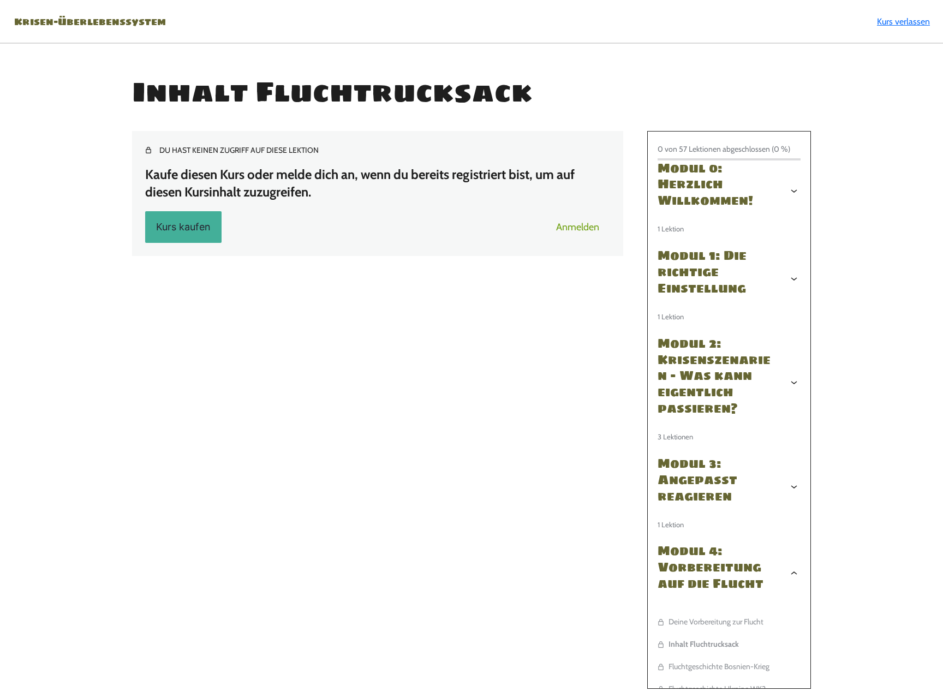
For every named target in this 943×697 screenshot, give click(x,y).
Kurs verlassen (903, 21)
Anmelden (577, 227)
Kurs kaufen (183, 227)
